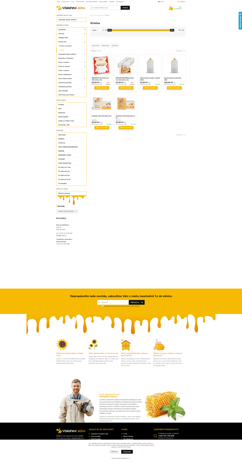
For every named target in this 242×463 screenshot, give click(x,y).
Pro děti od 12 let (64, 179)
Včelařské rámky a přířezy (67, 54)
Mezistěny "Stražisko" (66, 58)
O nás (72, 2)
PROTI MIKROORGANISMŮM (68, 147)
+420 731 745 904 (166, 436)
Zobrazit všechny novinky (65, 211)
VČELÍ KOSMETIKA (64, 163)
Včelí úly (61, 34)
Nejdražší (115, 46)
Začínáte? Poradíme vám (99, 434)
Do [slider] (172, 30)
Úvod (92, 15)
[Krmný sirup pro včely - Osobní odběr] (150, 65)
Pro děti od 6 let (64, 175)
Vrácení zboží (65, 2)
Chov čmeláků (63, 91)
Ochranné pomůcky (64, 83)
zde (129, 458)
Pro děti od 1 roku (64, 167)
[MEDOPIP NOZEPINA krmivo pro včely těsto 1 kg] (126, 65)
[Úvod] (72, 7)
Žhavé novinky (80, 2)
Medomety (62, 30)
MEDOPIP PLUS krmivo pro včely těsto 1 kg (100, 79)
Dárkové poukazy (64, 193)
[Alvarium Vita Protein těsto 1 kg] (126, 103)
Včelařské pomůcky (65, 87)
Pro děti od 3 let (64, 171)
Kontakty (111, 2)
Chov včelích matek (65, 79)
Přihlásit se (135, 302)
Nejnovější (95, 46)
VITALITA (61, 143)
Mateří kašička (63, 117)
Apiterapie (62, 135)
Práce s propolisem (64, 74)
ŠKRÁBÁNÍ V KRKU (64, 155)
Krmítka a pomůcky (65, 46)
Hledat (125, 8)
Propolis (61, 105)
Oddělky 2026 (63, 38)
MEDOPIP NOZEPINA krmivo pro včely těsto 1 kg (125, 79)
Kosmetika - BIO (64, 125)
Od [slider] (110, 30)
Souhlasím (127, 452)
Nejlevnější (105, 46)
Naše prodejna (103, 2)
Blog (58, 2)
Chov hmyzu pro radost (66, 95)
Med (59, 109)
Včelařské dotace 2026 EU (67, 20)
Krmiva (62, 50)
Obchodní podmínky (91, 2)
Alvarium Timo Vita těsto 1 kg (101, 116)
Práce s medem (63, 62)
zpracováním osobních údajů (117, 306)
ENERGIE (61, 151)
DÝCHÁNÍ (61, 159)
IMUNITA (61, 139)
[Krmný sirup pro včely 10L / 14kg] (174, 65)
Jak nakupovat (120, 2)
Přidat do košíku (102, 88)
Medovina (61, 113)
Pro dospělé (62, 183)
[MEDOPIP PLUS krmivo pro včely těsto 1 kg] (102, 65)
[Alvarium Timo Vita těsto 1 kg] (102, 103)
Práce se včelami (64, 66)
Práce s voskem (63, 70)
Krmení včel (62, 42)
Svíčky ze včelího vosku (66, 121)
